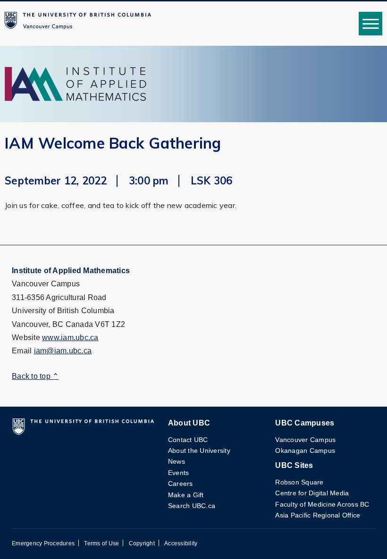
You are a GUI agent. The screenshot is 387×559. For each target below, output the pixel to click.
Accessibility (180, 543)
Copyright (142, 543)
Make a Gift (186, 495)
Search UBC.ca (191, 505)
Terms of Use (101, 543)
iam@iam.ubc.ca (63, 351)
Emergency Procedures (43, 543)
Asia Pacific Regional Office (317, 515)
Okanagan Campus (305, 450)
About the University (199, 450)
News (176, 461)
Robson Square (299, 482)
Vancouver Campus (305, 439)
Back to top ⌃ (35, 376)
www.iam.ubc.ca (70, 338)
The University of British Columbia (80, 23)
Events (178, 472)
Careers (180, 483)
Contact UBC (188, 439)
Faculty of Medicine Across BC (322, 504)
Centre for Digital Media (312, 493)
